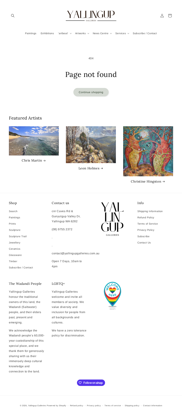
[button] (13, 16)
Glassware (15, 255)
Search (13, 211)
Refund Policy (145, 217)
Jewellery (14, 242)
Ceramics (14, 248)
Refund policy (76, 405)
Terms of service (113, 405)
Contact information (152, 405)
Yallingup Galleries (37, 405)
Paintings (14, 217)
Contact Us (144, 242)
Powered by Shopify (56, 405)
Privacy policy (94, 405)
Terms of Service (147, 223)
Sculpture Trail (18, 236)
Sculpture (14, 229)
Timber (13, 261)
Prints (12, 223)
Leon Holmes (89, 168)
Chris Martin (32, 160)
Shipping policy (132, 405)
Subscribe (143, 236)
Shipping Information (150, 211)
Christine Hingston (146, 181)
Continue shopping (91, 92)
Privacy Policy (145, 229)
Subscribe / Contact (21, 267)
